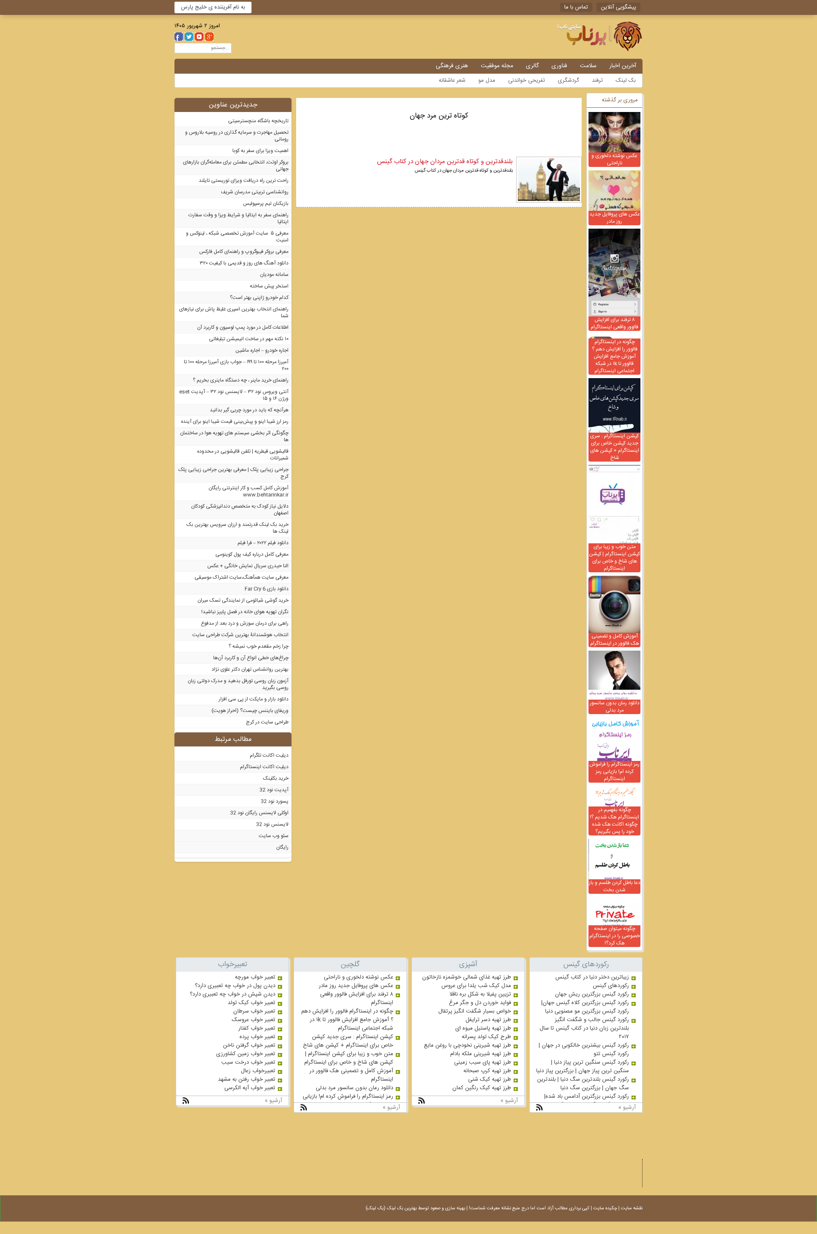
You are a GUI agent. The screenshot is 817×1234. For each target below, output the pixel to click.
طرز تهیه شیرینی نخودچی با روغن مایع (467, 1045)
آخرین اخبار (622, 66)
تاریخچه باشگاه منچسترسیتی (258, 121)
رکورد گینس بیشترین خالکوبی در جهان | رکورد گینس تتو (584, 1050)
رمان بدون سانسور (544, 1173)
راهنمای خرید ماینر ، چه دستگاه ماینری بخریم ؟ (241, 380)
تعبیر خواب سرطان (254, 1011)
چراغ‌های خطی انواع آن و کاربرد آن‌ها (251, 658)
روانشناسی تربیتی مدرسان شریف (255, 192)
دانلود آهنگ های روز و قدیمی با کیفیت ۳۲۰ (244, 263)
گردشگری (568, 80)
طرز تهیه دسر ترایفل (488, 1020)
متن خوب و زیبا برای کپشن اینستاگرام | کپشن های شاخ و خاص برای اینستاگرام (614, 557)
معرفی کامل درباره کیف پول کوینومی (252, 554)
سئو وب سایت (274, 836)
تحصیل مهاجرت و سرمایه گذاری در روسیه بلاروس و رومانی (237, 135)
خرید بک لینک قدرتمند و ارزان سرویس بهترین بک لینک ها (237, 528)
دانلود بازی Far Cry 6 (267, 589)
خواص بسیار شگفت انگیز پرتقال (474, 1011)
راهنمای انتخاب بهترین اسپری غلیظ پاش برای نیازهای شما (234, 312)
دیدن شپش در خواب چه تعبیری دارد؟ (232, 994)
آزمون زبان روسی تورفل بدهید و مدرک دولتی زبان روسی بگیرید (238, 684)
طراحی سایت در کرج (267, 722)
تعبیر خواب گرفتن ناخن (249, 1045)
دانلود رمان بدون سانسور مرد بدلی (615, 707)
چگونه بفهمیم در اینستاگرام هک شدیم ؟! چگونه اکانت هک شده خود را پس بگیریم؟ (614, 821)
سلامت (588, 66)
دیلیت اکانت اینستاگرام (264, 767)
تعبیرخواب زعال (258, 1071)
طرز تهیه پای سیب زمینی (482, 1062)
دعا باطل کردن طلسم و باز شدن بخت (614, 886)
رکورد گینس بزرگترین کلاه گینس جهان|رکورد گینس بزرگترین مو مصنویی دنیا (585, 1007)
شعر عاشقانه (452, 80)
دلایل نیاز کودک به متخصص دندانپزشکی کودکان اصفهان (240, 509)
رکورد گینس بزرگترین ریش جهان (592, 994)
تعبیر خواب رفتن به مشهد (246, 1079)
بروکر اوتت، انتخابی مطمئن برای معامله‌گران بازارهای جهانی (236, 165)
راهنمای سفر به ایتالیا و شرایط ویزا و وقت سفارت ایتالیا (239, 218)
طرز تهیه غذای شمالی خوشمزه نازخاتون (466, 977)
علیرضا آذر (621, 1182)
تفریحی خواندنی (526, 80)
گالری (532, 66)
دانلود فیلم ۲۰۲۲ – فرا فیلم (263, 543)
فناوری (559, 66)
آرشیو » (627, 1107)
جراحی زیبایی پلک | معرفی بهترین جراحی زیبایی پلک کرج (233, 473)
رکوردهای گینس (611, 985)
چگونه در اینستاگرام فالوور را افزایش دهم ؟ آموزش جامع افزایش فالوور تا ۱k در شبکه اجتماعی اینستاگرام (614, 356)
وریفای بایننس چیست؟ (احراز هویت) (250, 710)
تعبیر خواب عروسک (253, 1020)
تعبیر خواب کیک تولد (251, 1002)
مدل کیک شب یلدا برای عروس (476, 985)
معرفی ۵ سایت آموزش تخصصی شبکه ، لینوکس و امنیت (237, 236)
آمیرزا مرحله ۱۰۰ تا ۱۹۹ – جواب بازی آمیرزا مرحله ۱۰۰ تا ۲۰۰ (236, 365)
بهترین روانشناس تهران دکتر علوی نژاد (250, 669)
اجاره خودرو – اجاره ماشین (262, 350)
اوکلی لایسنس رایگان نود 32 (259, 813)
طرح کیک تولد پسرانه (486, 1037)
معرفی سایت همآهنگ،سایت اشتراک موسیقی (241, 577)
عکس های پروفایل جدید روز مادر (614, 218)
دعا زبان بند (620, 1163)
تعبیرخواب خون (588, 1173)
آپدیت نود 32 (274, 790)
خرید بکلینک (276, 778)
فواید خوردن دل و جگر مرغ (480, 1002)
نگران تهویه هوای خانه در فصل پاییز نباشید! (245, 612)
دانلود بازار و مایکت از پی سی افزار (254, 699)
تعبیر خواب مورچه (255, 977)
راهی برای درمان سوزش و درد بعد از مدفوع (245, 623)
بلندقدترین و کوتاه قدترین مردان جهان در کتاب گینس (445, 161)
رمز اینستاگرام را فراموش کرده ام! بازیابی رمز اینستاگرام (614, 771)
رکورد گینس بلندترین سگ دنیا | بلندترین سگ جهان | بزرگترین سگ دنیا (583, 1084)
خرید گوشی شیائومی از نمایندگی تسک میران (243, 600)
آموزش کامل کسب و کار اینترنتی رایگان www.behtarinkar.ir (249, 491)
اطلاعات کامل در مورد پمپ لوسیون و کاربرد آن (243, 327)
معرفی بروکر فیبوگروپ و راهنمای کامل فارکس (244, 251)
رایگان (282, 847)
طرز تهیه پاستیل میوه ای (483, 1028)
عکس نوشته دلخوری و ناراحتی (614, 159)
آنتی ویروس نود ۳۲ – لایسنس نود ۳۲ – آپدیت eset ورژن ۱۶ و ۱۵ (234, 395)
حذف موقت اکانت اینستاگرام (569, 1163)
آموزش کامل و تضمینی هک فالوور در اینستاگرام (614, 640)
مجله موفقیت (497, 66)
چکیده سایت (605, 1208)
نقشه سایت (632, 1208)
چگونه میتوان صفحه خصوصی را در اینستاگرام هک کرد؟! (614, 935)
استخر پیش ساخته (269, 286)
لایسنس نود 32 (272, 824)
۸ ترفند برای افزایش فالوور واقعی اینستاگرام (614, 323)
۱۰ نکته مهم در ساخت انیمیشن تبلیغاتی (249, 339)
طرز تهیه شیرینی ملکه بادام (480, 1054)
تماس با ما (576, 7)
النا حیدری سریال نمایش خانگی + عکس (248, 566)
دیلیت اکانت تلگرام (269, 755)
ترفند (597, 80)
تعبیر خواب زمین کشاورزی (245, 1054)
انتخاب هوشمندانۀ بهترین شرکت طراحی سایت (240, 635)
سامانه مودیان (274, 274)
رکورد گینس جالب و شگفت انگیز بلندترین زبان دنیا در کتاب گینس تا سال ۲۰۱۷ (584, 1028)
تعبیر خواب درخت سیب (248, 1062)
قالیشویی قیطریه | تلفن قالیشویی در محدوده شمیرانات (243, 454)
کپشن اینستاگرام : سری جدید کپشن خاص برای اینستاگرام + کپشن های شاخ (614, 447)
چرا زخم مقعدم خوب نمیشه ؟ (259, 646)
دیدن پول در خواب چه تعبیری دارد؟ (235, 985)
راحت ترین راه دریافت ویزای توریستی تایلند (244, 180)
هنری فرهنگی (452, 66)
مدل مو (486, 80)
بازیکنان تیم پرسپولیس (266, 203)
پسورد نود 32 (275, 801)
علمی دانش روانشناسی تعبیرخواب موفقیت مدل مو (577, 36)
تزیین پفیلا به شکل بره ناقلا (480, 994)
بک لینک (626, 80)
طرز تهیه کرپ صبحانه (487, 1071)
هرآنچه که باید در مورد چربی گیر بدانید (249, 410)
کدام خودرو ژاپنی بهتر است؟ (259, 297)
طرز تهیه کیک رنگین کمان (481, 1088)
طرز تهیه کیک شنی (489, 1079)
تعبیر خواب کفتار (256, 1028)
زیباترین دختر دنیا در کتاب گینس (592, 977)
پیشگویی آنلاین (618, 7)
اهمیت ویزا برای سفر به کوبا (260, 150)
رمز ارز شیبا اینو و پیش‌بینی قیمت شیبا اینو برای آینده (235, 421)
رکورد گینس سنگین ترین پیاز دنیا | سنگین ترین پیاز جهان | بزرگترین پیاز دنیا (582, 1067)
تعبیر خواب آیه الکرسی (249, 1088)
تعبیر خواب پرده (257, 1037)
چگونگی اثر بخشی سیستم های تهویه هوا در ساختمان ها (234, 436)
